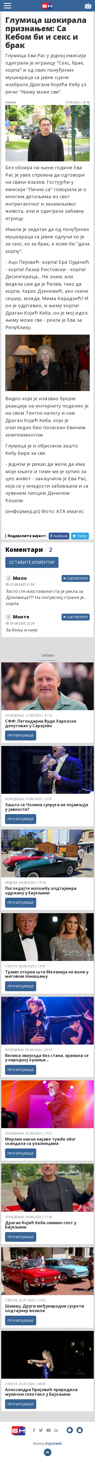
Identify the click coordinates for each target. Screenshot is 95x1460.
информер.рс (23, 511)
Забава (47, 655)
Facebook (60, 536)
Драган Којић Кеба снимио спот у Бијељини (40, 1225)
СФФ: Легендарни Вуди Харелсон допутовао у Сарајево (40, 723)
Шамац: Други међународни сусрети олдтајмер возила (44, 1308)
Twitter (82, 536)
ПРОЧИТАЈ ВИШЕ (21, 735)
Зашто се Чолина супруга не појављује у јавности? (46, 807)
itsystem (53, 1443)
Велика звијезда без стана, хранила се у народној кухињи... (47, 1058)
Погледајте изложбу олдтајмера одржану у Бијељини (41, 891)
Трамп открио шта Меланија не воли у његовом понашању (46, 974)
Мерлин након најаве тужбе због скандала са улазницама (40, 1141)
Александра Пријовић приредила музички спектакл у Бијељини (41, 1392)
